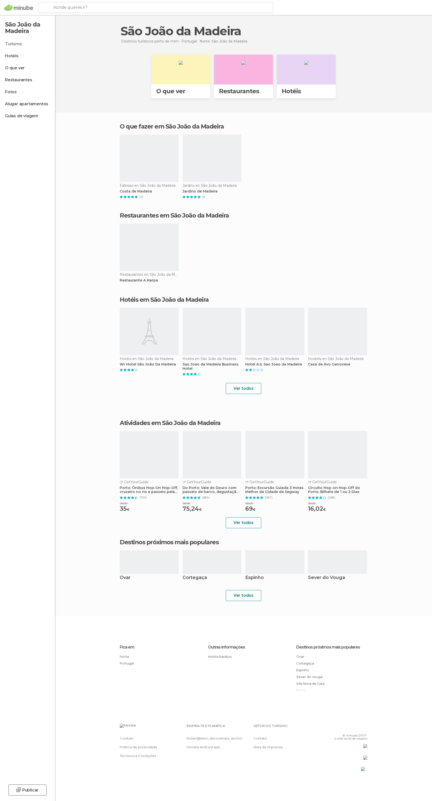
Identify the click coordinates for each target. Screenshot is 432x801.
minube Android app (203, 747)
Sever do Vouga (326, 578)
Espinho (254, 578)
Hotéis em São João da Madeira (164, 299)
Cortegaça (194, 578)
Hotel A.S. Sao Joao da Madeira (273, 364)
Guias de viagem (21, 116)
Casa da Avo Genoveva (329, 364)
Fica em (127, 647)
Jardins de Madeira (200, 191)
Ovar (125, 578)
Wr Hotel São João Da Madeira (148, 364)
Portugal (127, 663)
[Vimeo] (355, 728)
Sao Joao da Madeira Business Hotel (210, 366)
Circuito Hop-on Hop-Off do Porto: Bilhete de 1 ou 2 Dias (334, 490)
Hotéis (11, 56)
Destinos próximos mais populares (169, 542)
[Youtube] (363, 728)
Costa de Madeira (136, 191)
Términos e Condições (138, 756)
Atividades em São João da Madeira (170, 423)
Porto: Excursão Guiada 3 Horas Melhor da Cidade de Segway (274, 490)
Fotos (11, 92)
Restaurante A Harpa (139, 280)
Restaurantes (18, 80)
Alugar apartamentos (26, 104)
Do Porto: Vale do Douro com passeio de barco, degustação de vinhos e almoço (210, 490)
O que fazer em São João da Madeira (172, 126)
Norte (124, 656)
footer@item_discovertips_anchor (214, 738)
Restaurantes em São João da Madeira (174, 215)
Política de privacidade (138, 747)
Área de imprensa (268, 747)
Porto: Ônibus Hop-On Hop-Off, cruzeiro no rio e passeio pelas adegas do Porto (149, 490)
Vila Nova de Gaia (310, 684)
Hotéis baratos (220, 656)
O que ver (15, 68)
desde (124, 503)
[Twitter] (347, 728)
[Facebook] (338, 728)
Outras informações (226, 647)
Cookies (126, 738)
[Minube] (18, 7)
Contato (260, 738)
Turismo (13, 44)
